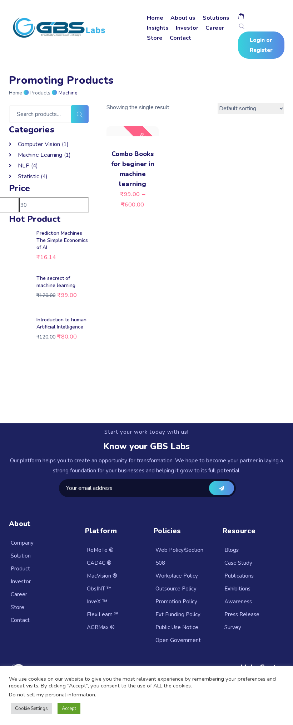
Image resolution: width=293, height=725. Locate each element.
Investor (187, 28)
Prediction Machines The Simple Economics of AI (62, 240)
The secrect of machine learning (55, 282)
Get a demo (221, 488)
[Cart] (241, 16)
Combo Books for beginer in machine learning (132, 169)
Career (214, 28)
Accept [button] (69, 708)
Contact (180, 38)
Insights (158, 28)
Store (155, 38)
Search (80, 114)
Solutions (216, 18)
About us (182, 18)
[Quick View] (112, 128)
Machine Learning (40, 155)
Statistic (28, 176)
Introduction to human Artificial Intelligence (61, 323)
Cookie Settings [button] (31, 708)
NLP (24, 166)
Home (155, 18)
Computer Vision (39, 144)
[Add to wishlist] (154, 128)
